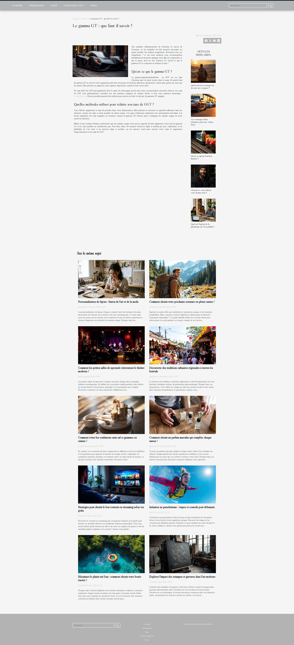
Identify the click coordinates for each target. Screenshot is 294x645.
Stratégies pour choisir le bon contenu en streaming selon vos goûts (111, 508)
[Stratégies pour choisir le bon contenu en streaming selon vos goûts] (111, 484)
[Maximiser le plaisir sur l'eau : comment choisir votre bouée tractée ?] (111, 553)
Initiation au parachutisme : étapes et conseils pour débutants (182, 507)
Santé (54, 5)
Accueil (76, 18)
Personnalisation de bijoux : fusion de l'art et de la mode (108, 301)
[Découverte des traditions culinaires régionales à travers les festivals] (182, 345)
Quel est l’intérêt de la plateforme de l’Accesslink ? (202, 225)
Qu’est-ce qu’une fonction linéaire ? (201, 157)
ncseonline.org (80, 96)
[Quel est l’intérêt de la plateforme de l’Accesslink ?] (203, 209)
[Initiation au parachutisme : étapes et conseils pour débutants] (182, 484)
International (36, 5)
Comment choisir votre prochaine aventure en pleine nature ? (182, 301)
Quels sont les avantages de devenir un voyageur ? (202, 86)
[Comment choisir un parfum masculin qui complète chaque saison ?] (182, 414)
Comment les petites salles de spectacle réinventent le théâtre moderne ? (111, 369)
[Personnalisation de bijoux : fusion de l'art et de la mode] (111, 278)
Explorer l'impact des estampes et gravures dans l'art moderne (182, 576)
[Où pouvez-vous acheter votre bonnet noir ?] (203, 175)
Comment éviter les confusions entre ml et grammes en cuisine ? (107, 439)
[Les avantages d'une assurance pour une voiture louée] (203, 105)
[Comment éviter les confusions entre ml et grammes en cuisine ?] (111, 414)
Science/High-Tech (73, 5)
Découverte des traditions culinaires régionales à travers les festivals (181, 369)
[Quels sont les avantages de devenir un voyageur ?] (203, 71)
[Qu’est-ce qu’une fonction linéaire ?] (203, 141)
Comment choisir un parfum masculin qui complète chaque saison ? (180, 439)
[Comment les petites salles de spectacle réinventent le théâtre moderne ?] (111, 345)
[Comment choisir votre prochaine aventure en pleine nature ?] (182, 278)
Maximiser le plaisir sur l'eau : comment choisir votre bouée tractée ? (109, 578)
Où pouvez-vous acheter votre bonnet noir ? (201, 191)
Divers (93, 5)
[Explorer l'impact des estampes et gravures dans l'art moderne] (182, 553)
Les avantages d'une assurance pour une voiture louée (202, 122)
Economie (17, 5)
